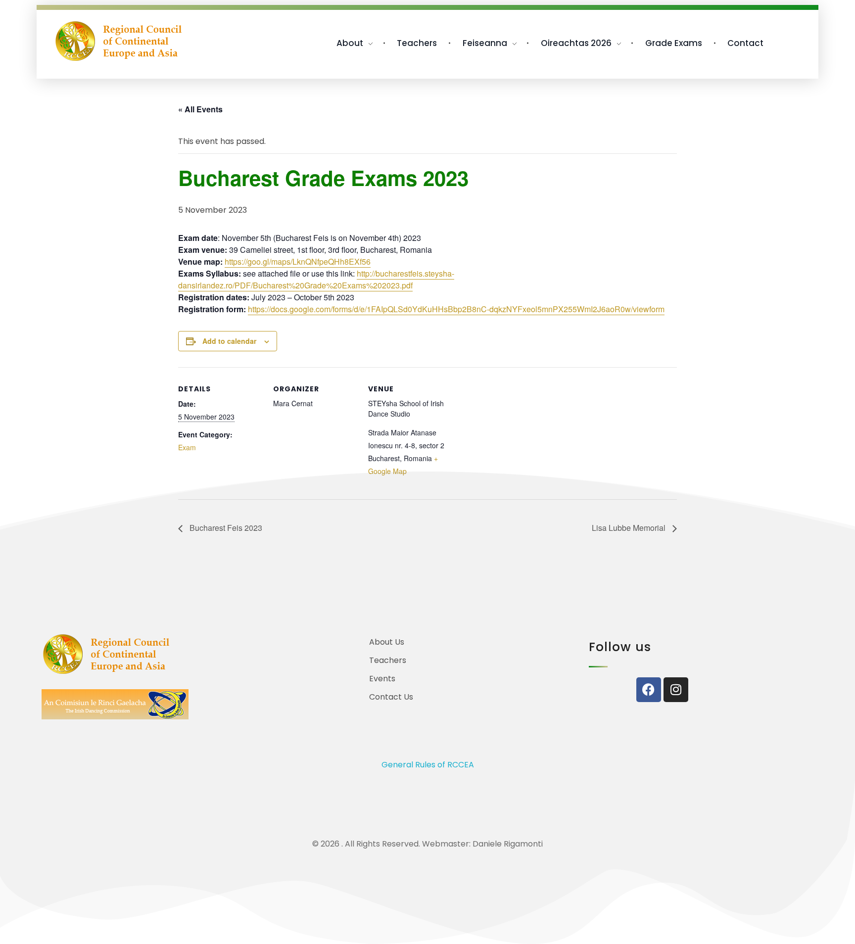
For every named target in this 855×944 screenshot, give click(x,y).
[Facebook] (648, 689)
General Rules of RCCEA (427, 764)
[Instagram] (676, 689)
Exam (187, 447)
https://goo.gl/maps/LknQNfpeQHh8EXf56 (298, 261)
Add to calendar (229, 341)
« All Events (200, 109)
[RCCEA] (119, 41)
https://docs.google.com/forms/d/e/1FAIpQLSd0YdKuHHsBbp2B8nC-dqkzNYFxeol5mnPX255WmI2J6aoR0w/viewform (456, 309)
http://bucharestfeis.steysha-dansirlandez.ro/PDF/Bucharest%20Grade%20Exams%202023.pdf (316, 279)
